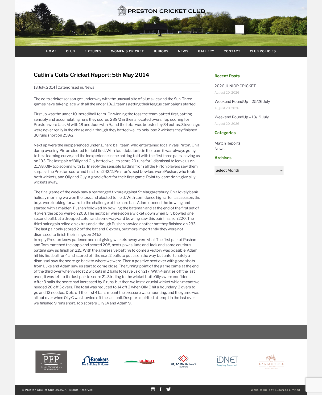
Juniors (161, 51)
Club (70, 51)
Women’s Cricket (127, 51)
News (183, 51)
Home (51, 51)
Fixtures (93, 51)
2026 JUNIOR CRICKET (235, 86)
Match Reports (227, 143)
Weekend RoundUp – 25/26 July (242, 101)
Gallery (206, 51)
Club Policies (263, 51)
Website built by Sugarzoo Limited (275, 389)
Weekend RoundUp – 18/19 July (242, 117)
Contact (232, 51)
